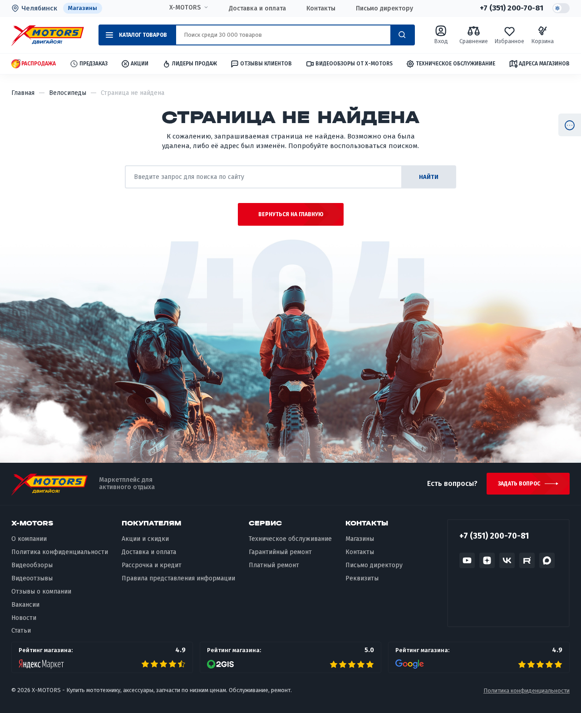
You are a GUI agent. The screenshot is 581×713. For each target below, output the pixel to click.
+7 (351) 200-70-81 (511, 8)
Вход (441, 41)
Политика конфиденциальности (59, 552)
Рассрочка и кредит (152, 565)
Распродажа (38, 63)
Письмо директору (384, 8)
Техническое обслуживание (455, 63)
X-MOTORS (185, 7)
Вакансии (25, 605)
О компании (29, 539)
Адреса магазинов (544, 63)
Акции (139, 63)
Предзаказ (93, 63)
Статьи (21, 630)
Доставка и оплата (257, 8)
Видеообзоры (32, 565)
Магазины (82, 8)
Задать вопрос (519, 483)
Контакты (320, 8)
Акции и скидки (145, 539)
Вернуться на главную (290, 214)
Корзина (542, 41)
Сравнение (473, 41)
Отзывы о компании (41, 591)
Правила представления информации (178, 578)
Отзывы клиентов (266, 63)
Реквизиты (362, 578)
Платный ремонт (274, 565)
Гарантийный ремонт (280, 552)
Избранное (509, 41)
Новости (23, 618)
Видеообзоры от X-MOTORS (354, 63)
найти (428, 176)
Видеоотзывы (32, 578)
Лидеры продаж (194, 63)
